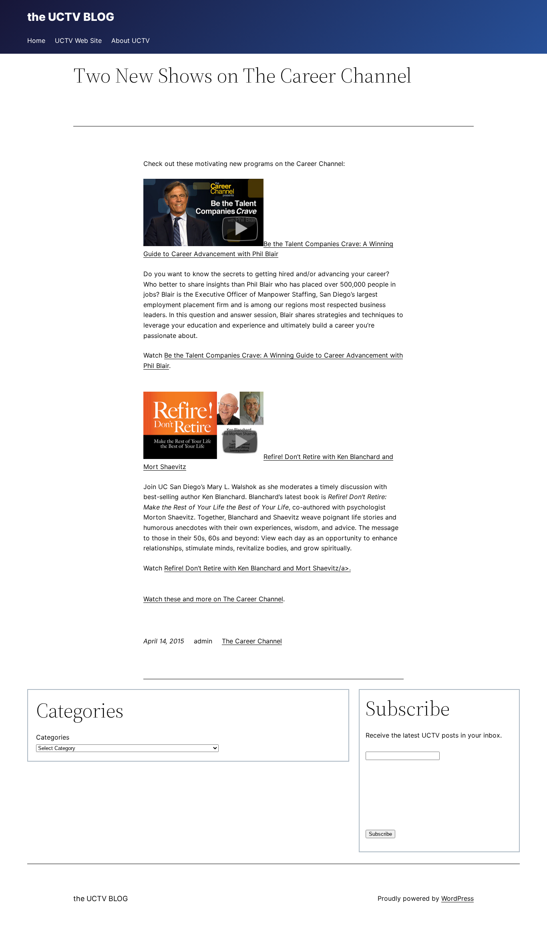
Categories (52, 737)
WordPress (457, 898)
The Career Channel (253, 599)
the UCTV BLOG (100, 898)
